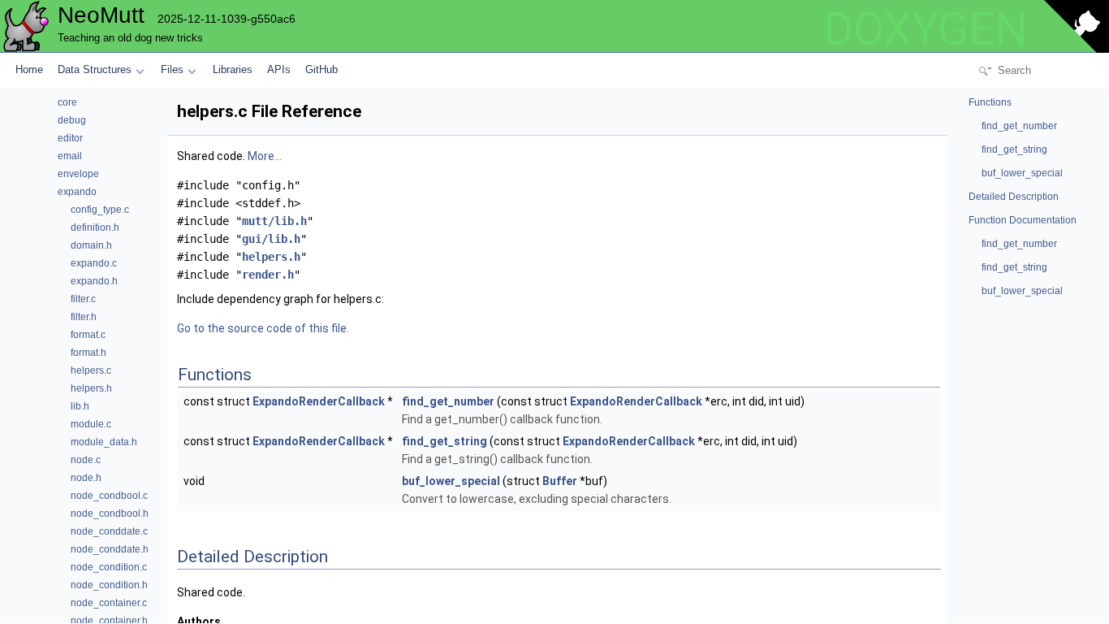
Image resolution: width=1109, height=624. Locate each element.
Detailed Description (1014, 196)
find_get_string (444, 441)
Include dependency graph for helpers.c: (280, 299)
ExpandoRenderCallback (318, 401)
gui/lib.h (271, 238)
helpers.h (271, 256)
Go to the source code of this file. (263, 328)
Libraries (232, 69)
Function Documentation (1023, 220)
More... (265, 156)
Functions (990, 102)
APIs (279, 69)
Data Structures (95, 69)
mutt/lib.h (274, 221)
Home (29, 69)
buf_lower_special (451, 481)
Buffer (559, 481)
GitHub (321, 69)
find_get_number (448, 401)
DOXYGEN (925, 29)
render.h (268, 274)
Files (172, 69)
